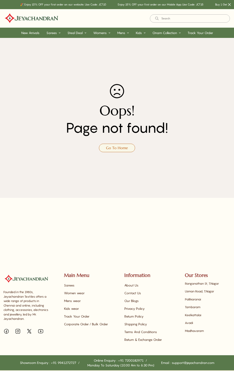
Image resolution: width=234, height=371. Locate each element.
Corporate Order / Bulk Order (86, 324)
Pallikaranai (193, 299)
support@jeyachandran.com (193, 363)
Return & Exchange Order (143, 340)
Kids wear (71, 308)
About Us (131, 285)
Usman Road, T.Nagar (199, 291)
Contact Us (132, 293)
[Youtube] (41, 331)
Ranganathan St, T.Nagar (202, 283)
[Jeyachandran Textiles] (31, 18)
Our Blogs (131, 301)
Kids (139, 33)
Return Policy (134, 316)
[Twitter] (29, 331)
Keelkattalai (193, 315)
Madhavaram (194, 331)
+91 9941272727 (64, 363)
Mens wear (72, 301)
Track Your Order (200, 33)
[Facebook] (6, 331)
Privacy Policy (134, 308)
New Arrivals (30, 33)
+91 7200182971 (131, 360)
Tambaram (192, 307)
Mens (121, 33)
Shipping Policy (135, 324)
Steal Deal (75, 33)
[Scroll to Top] (225, 346)
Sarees (51, 33)
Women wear (74, 293)
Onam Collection (164, 33)
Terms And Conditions (140, 332)
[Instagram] (18, 331)
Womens (100, 33)
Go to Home (117, 148)
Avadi (189, 323)
